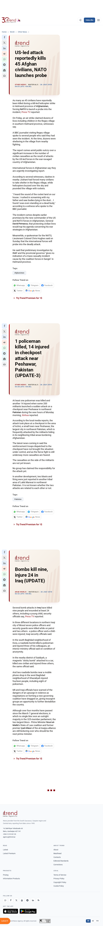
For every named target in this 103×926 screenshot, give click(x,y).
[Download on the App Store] (10, 911)
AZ (93, 921)
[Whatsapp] (5, 900)
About (56, 850)
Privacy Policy (59, 879)
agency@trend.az (9, 837)
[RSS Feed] (38, 900)
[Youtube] (22, 900)
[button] (4, 37)
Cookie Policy (59, 886)
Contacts (57, 857)
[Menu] (98, 20)
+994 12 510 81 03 (9, 834)
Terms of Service (60, 875)
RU (97, 921)
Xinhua (25, 415)
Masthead (57, 853)
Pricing (5, 875)
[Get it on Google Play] (28, 911)
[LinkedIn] (33, 900)
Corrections (58, 865)
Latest (5, 850)
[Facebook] (11, 900)
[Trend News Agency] (10, 814)
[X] (16, 900)
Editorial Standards (61, 861)
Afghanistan (19, 273)
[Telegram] (27, 900)
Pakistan (17, 499)
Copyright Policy (60, 882)
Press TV (25, 112)
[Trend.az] (11, 20)
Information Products (11, 879)
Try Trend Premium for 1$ (29, 298)
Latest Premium (9, 853)
